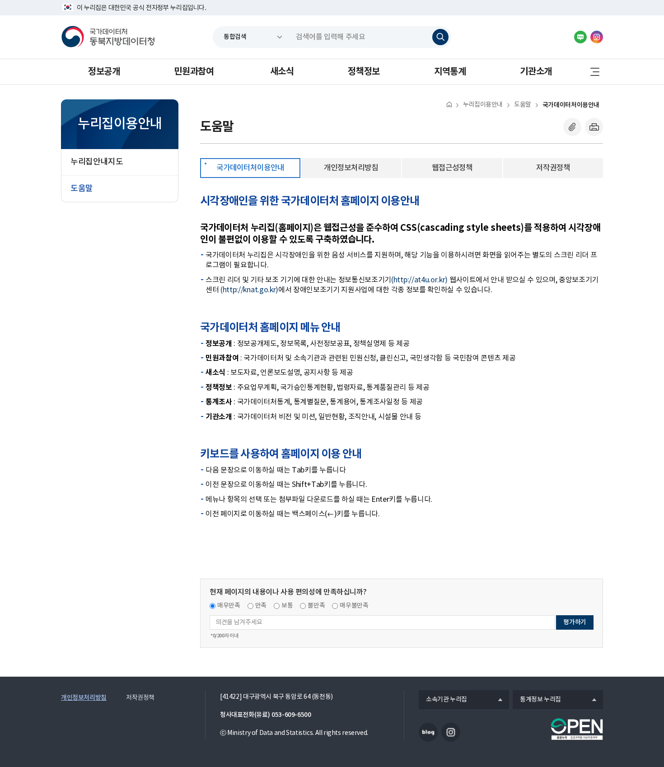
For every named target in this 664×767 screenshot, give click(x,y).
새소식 (282, 71)
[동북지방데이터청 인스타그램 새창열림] (596, 37)
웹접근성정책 (452, 168)
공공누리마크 (577, 729)
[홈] (449, 104)
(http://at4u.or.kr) (419, 280)
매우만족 (228, 605)
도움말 (522, 104)
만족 (261, 605)
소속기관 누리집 (443, 700)
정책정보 (363, 71)
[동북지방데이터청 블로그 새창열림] (580, 37)
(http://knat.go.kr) (249, 290)
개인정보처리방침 (351, 168)
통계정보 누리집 (537, 700)
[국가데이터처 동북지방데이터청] (108, 37)
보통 (287, 605)
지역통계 (450, 71)
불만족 (316, 605)
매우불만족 (354, 605)
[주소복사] (572, 127)
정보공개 (104, 71)
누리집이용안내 (483, 104)
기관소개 (536, 71)
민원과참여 (194, 71)
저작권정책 (553, 168)
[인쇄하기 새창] (594, 127)
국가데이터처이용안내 (570, 105)
